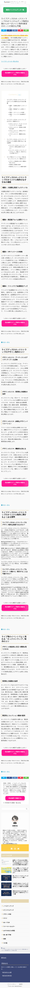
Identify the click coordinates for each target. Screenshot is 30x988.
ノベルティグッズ (8, 906)
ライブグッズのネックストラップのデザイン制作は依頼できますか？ (18, 147)
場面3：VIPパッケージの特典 (17, 112)
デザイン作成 (7, 914)
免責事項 (21, 984)
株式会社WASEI (7, 975)
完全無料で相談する (15, 798)
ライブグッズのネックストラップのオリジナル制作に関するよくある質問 (16, 141)
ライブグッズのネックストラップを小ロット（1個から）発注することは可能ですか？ (18, 152)
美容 (4, 938)
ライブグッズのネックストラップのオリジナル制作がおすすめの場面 (16, 101)
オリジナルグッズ (8, 910)
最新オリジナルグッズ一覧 (15, 10)
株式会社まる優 (6, 972)
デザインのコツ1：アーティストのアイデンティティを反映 (18, 124)
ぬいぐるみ (6, 922)
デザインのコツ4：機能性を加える (18, 134)
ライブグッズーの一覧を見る (10, 61)
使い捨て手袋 (7, 934)
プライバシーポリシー (11, 984)
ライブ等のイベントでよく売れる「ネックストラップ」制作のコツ (16, 158)
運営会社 (3, 957)
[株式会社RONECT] (15, 2)
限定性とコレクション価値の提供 (18, 166)
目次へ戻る (6, 342)
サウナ (5, 918)
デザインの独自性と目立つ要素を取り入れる (18, 162)
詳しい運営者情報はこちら (10, 843)
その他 (5, 943)
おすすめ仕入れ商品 (9, 930)
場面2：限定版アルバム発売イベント (18, 109)
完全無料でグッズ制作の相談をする (15, 73)
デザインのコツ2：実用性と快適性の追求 (18, 128)
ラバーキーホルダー (9, 926)
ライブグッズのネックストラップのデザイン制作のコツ (16, 120)
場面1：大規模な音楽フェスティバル (18, 106)
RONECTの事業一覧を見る (13, 803)
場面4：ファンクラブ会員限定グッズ (18, 115)
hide (19, 94)
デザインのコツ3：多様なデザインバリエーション (18, 131)
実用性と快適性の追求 (15, 164)
